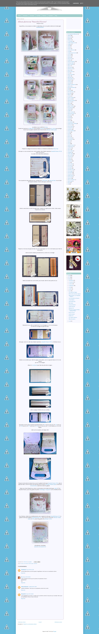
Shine (69, 142)
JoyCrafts (69, 93)
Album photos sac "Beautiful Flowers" (74, 296)
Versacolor (70, 165)
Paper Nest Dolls (71, 113)
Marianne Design (71, 100)
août (70, 287)
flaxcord (69, 70)
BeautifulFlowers (40, 27)
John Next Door (71, 91)
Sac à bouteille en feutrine (74, 298)
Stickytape (70, 152)
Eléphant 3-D (71, 308)
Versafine (70, 168)
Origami (69, 110)
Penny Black (70, 122)
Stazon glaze (70, 150)
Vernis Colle (70, 163)
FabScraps (70, 67)
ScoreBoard (34, 365)
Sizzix (69, 143)
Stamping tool (70, 146)
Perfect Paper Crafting (72, 123)
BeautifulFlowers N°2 (55, 516)
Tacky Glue (70, 156)
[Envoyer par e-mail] (34, 562)
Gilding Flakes (70, 78)
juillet (70, 289)
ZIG (68, 184)
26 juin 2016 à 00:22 (27, 577)
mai (70, 321)
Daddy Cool (71, 315)
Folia (69, 73)
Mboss (69, 103)
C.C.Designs (70, 41)
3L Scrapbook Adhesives (73, 34)
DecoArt (42, 128)
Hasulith (69, 83)
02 (44, 424)
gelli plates (70, 77)
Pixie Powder (70, 126)
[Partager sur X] (37, 562)
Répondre (23, 573)
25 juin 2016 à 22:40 (30, 569)
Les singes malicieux (73, 317)
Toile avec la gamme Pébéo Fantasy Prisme (74, 310)
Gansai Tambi (70, 74)
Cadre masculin (72, 306)
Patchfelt (69, 117)
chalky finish (31, 128)
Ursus (69, 162)
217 (29, 426)
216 (37, 426)
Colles (69, 47)
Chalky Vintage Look (72, 42)
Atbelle (69, 35)
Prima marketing (71, 130)
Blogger (54, 631)
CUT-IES (69, 54)
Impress (69, 86)
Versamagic (70, 171)
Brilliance (69, 39)
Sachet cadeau (72, 314)
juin (70, 290)
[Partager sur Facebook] (38, 562)
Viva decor (70, 174)
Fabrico (69, 65)
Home (19, 15)
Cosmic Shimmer (71, 50)
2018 (69, 275)
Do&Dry (69, 60)
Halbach (69, 80)
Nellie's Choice (71, 106)
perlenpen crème (48, 519)
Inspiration (50, 15)
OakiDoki (69, 109)
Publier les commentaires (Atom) (29, 624)
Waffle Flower (70, 175)
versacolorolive (33, 485)
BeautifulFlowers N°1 (36, 517)
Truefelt (69, 159)
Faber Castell (70, 64)
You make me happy (73, 292)
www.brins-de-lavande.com (40, 546)
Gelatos (69, 75)
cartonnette (44, 180)
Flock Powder (70, 71)
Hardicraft (70, 81)
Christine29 (23, 569)
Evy (21, 577)
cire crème (53, 128)
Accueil (40, 622)
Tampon (69, 158)
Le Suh (69, 96)
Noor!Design (70, 107)
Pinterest (44, 15)
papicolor (70, 114)
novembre (71, 282)
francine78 (23, 594)
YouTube (38, 15)
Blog (56, 15)
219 (56, 424)
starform (69, 148)
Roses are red (71, 312)
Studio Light (31, 563)
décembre (71, 280)
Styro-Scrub (70, 155)
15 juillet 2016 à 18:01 (32, 586)
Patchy (69, 119)
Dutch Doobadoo (71, 61)
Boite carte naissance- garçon (75, 293)
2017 (69, 277)
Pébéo (69, 120)
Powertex (70, 129)
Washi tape (70, 176)
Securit (69, 140)
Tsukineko (35, 563)
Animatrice (25, 15)
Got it (81, 3)
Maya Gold (70, 101)
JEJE (68, 88)
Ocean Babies (71, 299)
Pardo (69, 116)
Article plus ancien (58, 622)
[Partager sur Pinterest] (39, 562)
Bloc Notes (71, 303)
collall (69, 45)
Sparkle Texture (71, 145)
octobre (70, 283)
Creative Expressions (72, 52)
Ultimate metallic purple (51, 484)
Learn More (76, 3)
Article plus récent (21, 622)
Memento (70, 104)
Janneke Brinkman (71, 87)
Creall (69, 51)
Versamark (70, 172)
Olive (33, 519)
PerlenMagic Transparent (44, 489)
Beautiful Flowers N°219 (47, 342)
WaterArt (69, 178)
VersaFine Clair (71, 169)
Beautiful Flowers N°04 (53, 483)
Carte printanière (72, 304)
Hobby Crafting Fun (71, 84)
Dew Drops (70, 58)
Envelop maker (71, 63)
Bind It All (69, 37)
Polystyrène (70, 127)
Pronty (46, 127)
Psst (69, 133)
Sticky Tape (55, 148)
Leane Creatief (71, 97)
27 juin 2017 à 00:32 (29, 594)
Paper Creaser (71, 112)
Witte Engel (70, 181)
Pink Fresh (70, 124)
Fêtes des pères (72, 319)
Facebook (32, 15)
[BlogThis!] (35, 562)
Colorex (69, 48)
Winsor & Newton (71, 179)
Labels (55, 488)
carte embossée (72, 301)
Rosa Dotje (70, 137)
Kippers (69, 94)
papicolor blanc (52, 180)
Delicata (69, 57)
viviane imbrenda (24, 586)
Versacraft (70, 166)
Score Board (26, 563)
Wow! (69, 182)
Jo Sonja (69, 90)
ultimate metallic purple (52, 129)
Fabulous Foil (70, 68)
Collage (69, 44)
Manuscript (70, 99)
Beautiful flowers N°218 (56, 151)
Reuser (69, 136)
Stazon (69, 149)
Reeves (69, 135)
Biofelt (69, 38)
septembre (71, 285)
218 (21, 426)
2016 (69, 278)
